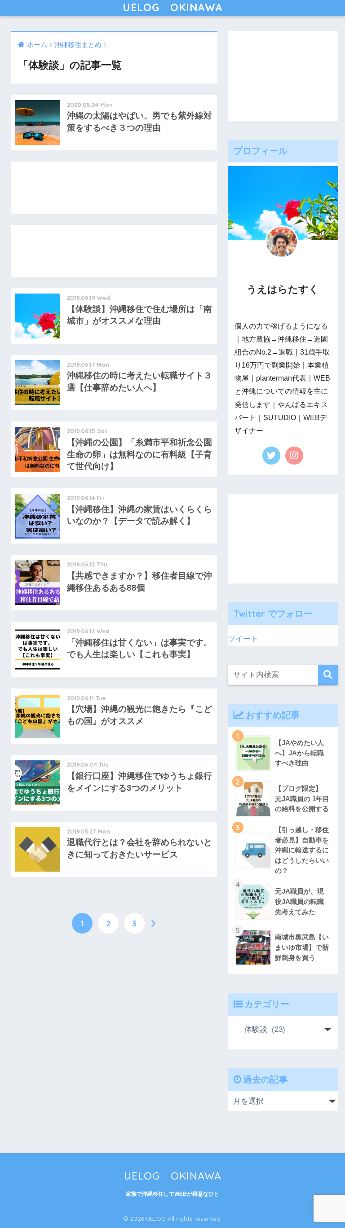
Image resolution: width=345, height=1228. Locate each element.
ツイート (243, 639)
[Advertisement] (114, 188)
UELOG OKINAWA (173, 7)
